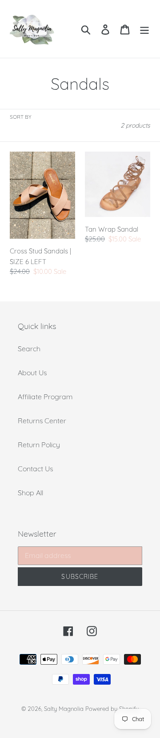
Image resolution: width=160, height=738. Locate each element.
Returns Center (42, 420)
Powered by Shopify (112, 708)
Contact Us (35, 468)
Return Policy (39, 444)
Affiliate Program (45, 396)
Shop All (30, 492)
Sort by (21, 116)
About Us (32, 372)
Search (29, 348)
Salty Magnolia (64, 708)
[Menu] (144, 29)
